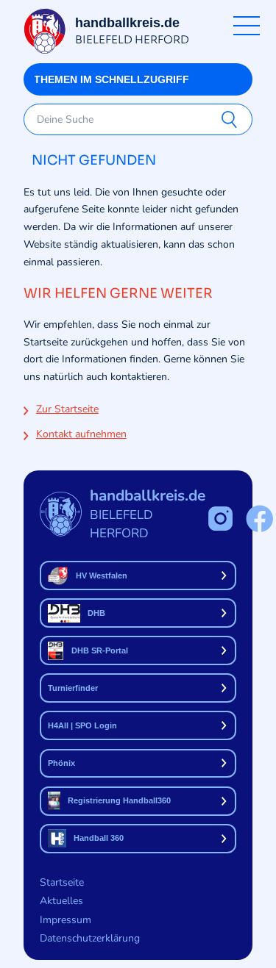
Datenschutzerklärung (90, 938)
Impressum (65, 920)
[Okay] (231, 120)
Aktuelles (61, 901)
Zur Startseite (67, 409)
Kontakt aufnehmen (81, 434)
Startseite (62, 882)
